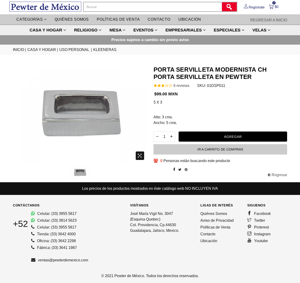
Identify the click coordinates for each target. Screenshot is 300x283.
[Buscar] (229, 7)
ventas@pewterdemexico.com (62, 260)
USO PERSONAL (75, 50)
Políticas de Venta (215, 227)
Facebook (262, 214)
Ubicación (189, 19)
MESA (116, 30)
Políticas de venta (118, 19)
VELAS (260, 30)
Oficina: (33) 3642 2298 (56, 241)
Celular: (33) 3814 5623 (56, 220)
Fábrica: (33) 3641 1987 (56, 248)
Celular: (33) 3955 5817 (56, 214)
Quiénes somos (72, 19)
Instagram (261, 234)
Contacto (159, 19)
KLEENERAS (104, 50)
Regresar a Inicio (268, 20)
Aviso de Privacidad (217, 220)
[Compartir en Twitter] (180, 169)
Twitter (259, 220)
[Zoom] (140, 155)
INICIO (19, 50)
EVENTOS (144, 30)
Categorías (30, 19)
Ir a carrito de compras (220, 149)
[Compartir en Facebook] (174, 169)
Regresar (279, 175)
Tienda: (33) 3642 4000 (56, 234)
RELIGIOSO (86, 30)
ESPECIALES (228, 30)
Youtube (260, 241)
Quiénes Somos (213, 214)
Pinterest (261, 227)
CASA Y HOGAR (46, 30)
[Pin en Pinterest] (186, 169)
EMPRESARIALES (184, 30)
